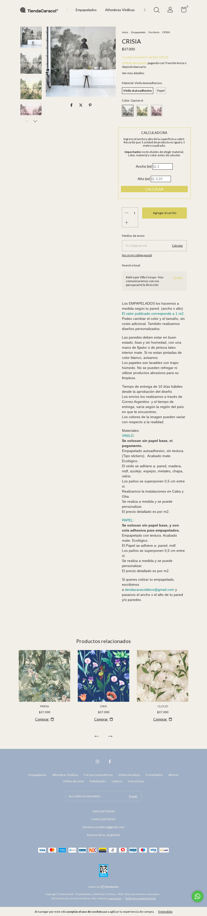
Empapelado (138, 32)
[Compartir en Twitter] (81, 105)
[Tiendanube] (103, 887)
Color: (132, 100)
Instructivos (136, 781)
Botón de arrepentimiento (140, 898)
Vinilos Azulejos (129, 775)
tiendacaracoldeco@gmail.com (103, 827)
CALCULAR (154, 189)
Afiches (173, 775)
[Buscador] (156, 10)
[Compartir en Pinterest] (90, 105)
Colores (117, 781)
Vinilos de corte (73, 781)
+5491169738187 (103, 819)
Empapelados (86, 10)
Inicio (125, 32)
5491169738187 (103, 811)
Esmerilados (154, 775)
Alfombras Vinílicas (120, 10)
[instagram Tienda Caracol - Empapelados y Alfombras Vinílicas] (97, 761)
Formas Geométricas (98, 775)
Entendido (165, 911)
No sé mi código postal (137, 255)
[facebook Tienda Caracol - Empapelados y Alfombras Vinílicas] (110, 761)
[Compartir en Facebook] (72, 105)
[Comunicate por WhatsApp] (197, 896)
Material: (142, 83)
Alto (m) (144, 179)
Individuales (98, 781)
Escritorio (153, 32)
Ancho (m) (144, 166)
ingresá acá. (114, 898)
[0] (182, 10)
